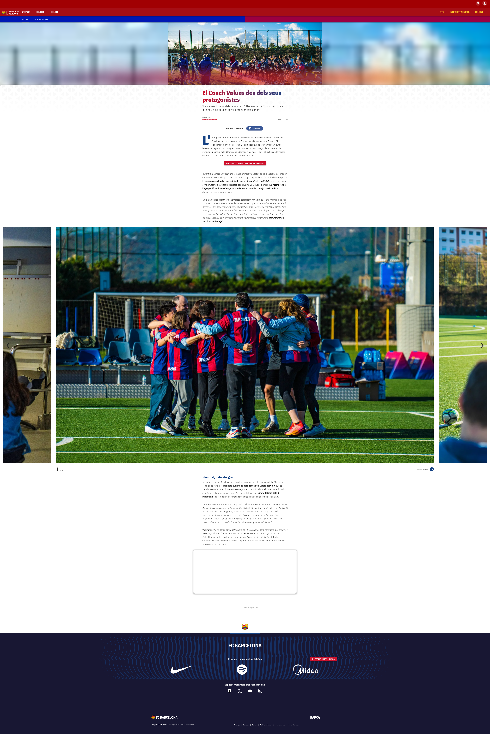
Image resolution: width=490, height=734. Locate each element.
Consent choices (294, 725)
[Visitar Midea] (305, 669)
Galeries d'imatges (41, 19)
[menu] (484, 3)
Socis (442, 12)
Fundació (54, 12)
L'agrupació (25, 12)
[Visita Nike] (181, 669)
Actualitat (479, 12)
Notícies (25, 19)
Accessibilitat (281, 725)
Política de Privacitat (267, 725)
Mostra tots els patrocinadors (323, 659)
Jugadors (40, 12)
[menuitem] (485, 3)
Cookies (254, 725)
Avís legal (237, 725)
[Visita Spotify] (242, 669)
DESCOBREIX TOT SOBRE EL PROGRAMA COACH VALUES (246, 163)
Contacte (246, 725)
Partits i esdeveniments (459, 12)
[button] (8, 345)
